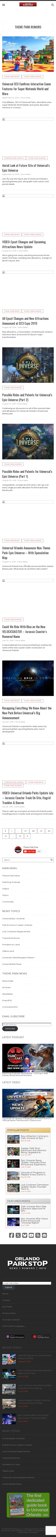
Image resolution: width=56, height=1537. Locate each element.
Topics (5, 895)
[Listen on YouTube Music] (41, 1337)
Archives (6, 987)
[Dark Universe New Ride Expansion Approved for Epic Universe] (13, 1209)
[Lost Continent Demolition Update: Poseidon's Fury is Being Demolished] (9, 1389)
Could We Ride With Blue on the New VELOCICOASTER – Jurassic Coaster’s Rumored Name (24, 631)
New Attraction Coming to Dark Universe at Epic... (34, 1137)
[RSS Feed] (37, 1235)
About (5, 1293)
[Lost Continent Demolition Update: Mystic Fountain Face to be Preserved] (13, 1188)
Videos (5, 888)
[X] (18, 1235)
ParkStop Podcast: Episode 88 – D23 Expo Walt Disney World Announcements (25, 1074)
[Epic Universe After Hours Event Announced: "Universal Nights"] (13, 1221)
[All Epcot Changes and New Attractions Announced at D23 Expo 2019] (28, 288)
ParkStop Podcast (11, 882)
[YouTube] (31, 1235)
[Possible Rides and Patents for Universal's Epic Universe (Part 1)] (28, 441)
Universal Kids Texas (11, 964)
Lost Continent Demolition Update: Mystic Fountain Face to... (35, 1186)
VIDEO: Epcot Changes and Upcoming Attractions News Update (24, 244)
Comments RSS (10, 1007)
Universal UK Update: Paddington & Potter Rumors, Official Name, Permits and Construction (27, 1119)
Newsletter (7, 994)
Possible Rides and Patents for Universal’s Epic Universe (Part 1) (27, 474)
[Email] (44, 1235)
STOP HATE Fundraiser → (14, 1326)
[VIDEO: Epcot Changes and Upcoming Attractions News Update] (28, 212)
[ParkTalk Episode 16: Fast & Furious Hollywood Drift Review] (9, 1359)
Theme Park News (12, 77)
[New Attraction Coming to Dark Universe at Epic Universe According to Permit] (13, 1139)
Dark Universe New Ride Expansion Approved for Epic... (33, 1208)
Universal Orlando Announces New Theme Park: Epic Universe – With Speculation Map (26, 552)
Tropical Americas (11, 938)
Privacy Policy (9, 1313)
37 (20, 836)
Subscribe (10, 1028)
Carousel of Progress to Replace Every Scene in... (34, 1173)
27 (25, 831)
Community (8, 901)
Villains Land (8, 951)
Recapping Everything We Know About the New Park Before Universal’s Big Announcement (27, 713)
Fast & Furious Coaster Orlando (17, 925)
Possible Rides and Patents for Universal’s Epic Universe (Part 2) (27, 397)
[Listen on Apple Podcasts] (15, 1337)
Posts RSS (7, 1000)
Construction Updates (14, 158)
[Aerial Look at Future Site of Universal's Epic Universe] (28, 135)
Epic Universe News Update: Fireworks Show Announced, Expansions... (34, 1162)
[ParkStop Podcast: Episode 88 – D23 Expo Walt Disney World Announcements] (28, 1058)
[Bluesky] (24, 1235)
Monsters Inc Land (11, 944)
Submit (8, 1287)
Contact (6, 1300)
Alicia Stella (25, 98)
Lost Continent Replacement (16, 931)
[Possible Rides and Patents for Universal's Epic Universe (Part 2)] (28, 365)
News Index (7, 981)
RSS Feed (7, 1306)
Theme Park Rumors (28, 27)
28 (33, 831)
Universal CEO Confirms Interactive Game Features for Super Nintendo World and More (26, 88)
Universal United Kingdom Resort (18, 957)
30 (49, 831)
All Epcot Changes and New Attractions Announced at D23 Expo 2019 (25, 321)
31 (6, 836)
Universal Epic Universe (13, 918)
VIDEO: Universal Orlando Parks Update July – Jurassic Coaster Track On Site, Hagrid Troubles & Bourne (27, 797)
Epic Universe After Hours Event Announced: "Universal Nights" (34, 1220)
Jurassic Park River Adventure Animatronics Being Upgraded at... (33, 1150)
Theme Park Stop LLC (13, 1529)
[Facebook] (11, 1235)
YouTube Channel (10, 1319)
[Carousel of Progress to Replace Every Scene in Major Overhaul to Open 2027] (13, 1175)
